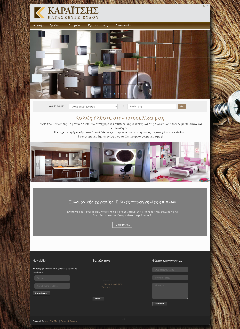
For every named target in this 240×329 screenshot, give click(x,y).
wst (46, 321)
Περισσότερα (122, 224)
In (123, 105)
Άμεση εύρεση (56, 105)
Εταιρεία (74, 25)
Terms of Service (69, 321)
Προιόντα (55, 25)
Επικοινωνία (123, 25)
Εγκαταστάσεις (98, 25)
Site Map (54, 321)
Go (182, 106)
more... (98, 299)
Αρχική (37, 25)
